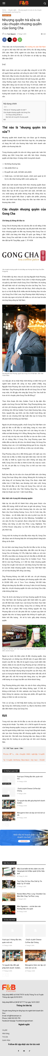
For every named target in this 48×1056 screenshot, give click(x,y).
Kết (4, 119)
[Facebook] (4, 39)
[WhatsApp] (20, 39)
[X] (9, 39)
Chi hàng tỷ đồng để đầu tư (14, 115)
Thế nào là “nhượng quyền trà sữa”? (15, 110)
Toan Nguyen (11, 34)
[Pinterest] (15, 39)
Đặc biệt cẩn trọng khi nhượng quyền (17, 117)
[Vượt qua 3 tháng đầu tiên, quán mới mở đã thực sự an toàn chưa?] (8, 780)
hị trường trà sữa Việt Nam (36, 47)
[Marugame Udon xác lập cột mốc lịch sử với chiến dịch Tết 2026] (8, 816)
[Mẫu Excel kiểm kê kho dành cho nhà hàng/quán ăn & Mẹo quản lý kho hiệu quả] (8, 872)
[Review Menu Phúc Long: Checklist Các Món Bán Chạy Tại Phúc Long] (8, 897)
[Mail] (24, 1051)
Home (4, 10)
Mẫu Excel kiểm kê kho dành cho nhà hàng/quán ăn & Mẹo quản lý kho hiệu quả (31, 871)
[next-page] (7, 824)
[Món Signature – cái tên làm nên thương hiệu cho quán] (8, 909)
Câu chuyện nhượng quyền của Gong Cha (16, 112)
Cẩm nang (6, 796)
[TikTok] (29, 1051)
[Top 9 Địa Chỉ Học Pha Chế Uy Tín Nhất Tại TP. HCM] (8, 884)
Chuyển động (6, 783)
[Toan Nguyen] (3, 34)
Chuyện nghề (12, 10)
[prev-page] (3, 824)
